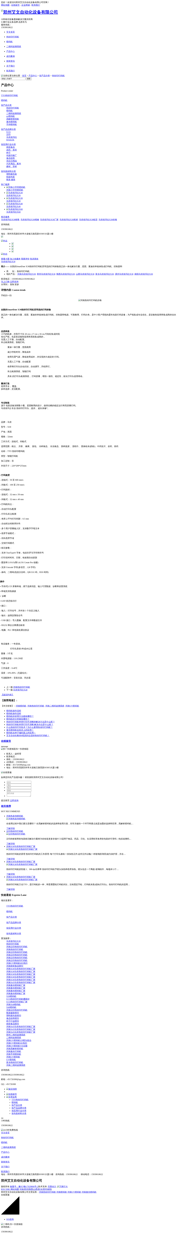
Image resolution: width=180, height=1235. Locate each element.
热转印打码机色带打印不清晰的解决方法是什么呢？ (30, 722)
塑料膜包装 (11, 174)
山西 (35, 1189)
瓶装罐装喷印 (12, 1013)
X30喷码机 (11, 996)
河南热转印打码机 (21, 687)
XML (8, 1189)
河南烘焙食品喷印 (14, 966)
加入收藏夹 (15, 259)
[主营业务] (11, 1097)
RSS (3, 1189)
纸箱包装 (10, 177)
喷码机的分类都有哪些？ (18, 719)
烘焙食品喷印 (12, 1024)
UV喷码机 (11, 1060)
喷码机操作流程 (13, 711)
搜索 (28, 79)
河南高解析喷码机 (14, 1048)
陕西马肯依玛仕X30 (65, 274)
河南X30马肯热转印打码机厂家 (20, 846)
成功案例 (10, 56)
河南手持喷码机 (13, 1054)
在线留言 (15, 5)
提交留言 (5, 800)
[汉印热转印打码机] (15, 834)
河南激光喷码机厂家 (15, 985)
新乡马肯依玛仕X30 (104, 274)
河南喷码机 (21, 706)
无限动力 (52, 1186)
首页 (24, 76)
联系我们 (35, 5)
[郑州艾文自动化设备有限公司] (29, 12)
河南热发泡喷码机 (14, 816)
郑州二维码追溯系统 (15, 1035)
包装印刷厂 (11, 155)
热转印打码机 (12, 37)
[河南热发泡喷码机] (15, 819)
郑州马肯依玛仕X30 (46, 274)
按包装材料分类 (8, 171)
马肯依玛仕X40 (13, 206)
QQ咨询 (10, 1219)
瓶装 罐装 (10, 179)
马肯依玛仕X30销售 (10, 219)
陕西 (31, 1189)
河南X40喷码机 (13, 1004)
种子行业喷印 (12, 1021)
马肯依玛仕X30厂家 (49, 219)
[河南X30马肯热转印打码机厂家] (21, 849)
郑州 (26, 1189)
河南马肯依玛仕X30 (26, 274)
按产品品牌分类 (8, 129)
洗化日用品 (11, 161)
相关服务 (5, 217)
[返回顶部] (11, 1089)
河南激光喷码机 (89, 1192)
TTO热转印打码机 (9, 95)
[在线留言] (11, 1094)
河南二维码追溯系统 (54, 706)
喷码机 (9, 42)
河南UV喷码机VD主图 (16, 1046)
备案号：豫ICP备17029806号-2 (24, 1186)
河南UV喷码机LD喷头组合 (18, 1040)
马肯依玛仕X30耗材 (69, 219)
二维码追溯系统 (13, 46)
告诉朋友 (34, 259)
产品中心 (10, 51)
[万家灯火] (62, 1186)
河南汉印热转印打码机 (16, 947)
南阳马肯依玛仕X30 (143, 274)
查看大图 (5, 259)
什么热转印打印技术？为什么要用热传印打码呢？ (29, 727)
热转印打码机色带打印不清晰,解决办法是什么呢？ (29, 724)
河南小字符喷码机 (14, 190)
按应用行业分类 (8, 144)
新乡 (40, 1189)
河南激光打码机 (13, 1051)
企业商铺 (25, 5)
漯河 (45, 1189)
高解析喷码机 (12, 119)
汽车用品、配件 (13, 164)
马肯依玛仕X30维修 (30, 219)
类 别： (11, 271)
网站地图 (5, 5)
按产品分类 (44, 76)
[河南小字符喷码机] (15, 187)
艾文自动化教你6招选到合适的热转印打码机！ (28, 735)
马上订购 (5, 282)
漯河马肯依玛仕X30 (124, 274)
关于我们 (10, 66)
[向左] (4, 241)
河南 (22, 1189)
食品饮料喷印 (12, 1018)
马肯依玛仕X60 (13, 212)
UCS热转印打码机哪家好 (18, 999)
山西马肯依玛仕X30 (85, 274)
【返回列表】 (7, 695)
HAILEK (10, 140)
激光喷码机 (11, 122)
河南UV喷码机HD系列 (16, 963)
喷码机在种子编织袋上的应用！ (21, 733)
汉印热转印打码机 (14, 831)
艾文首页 (10, 32)
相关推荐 (6, 806)
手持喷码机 (11, 124)
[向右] (4, 254)
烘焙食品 (10, 147)
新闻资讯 (10, 61)
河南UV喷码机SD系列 (16, 1043)
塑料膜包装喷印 (13, 1015)
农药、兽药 (11, 150)
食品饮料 (10, 158)
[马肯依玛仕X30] (14, 193)
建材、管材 (11, 166)
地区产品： (11, 274)
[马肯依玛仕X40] (14, 204)
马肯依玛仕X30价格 (108, 219)
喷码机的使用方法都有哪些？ (20, 716)
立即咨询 (14, 282)
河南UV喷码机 (72, 706)
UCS (8, 132)
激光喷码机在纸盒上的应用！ (20, 730)
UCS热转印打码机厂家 (16, 1002)
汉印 (8, 134)
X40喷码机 (11, 1007)
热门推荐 (5, 184)
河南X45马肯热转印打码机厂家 (20, 982)
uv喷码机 (10, 116)
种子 (8, 153)
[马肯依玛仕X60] (14, 209)
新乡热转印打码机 (14, 1062)
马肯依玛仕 (11, 137)
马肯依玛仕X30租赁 (88, 219)
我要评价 (25, 259)
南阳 (49, 1189)
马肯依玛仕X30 (13, 195)
